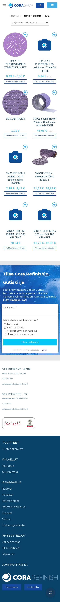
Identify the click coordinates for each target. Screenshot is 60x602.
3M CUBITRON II (15, 118)
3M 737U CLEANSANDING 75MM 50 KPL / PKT (15, 64)
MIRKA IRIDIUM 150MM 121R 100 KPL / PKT (15, 234)
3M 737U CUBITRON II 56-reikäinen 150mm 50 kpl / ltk (45, 66)
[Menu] (4, 5)
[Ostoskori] (52, 5)
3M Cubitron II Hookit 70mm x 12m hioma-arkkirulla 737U (44, 121)
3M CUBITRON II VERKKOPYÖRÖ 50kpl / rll (44, 176)
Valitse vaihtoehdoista (15, 81)
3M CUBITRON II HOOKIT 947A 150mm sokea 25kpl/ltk (15, 178)
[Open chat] (50, 592)
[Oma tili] (40, 5)
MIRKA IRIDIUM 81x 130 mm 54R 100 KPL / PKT (45, 234)
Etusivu (14, 15)
